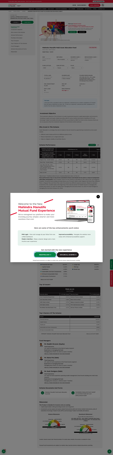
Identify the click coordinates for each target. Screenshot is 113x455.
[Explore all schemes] (68, 254)
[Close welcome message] (98, 196)
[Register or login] (45, 254)
